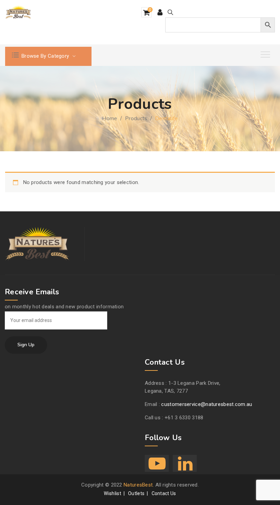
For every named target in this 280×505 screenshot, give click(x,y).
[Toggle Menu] (266, 54)
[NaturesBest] (18, 12)
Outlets (136, 493)
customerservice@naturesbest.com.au (206, 404)
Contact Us (164, 493)
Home (109, 118)
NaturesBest (138, 485)
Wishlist (112, 493)
